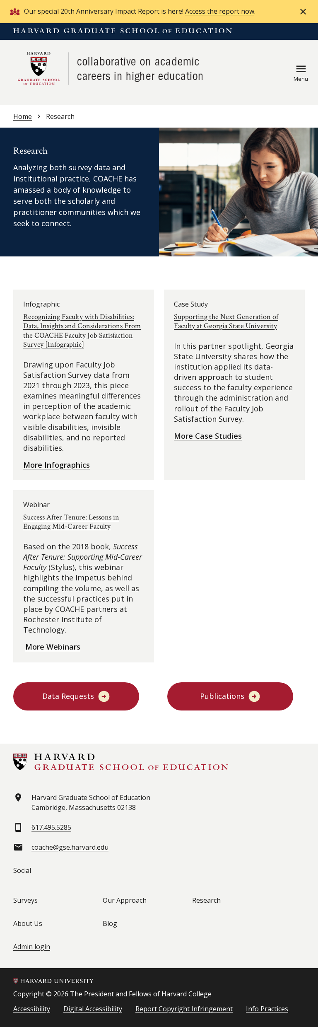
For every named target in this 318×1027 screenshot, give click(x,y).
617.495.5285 (51, 827)
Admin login (31, 946)
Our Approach (125, 900)
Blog (110, 923)
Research (206, 900)
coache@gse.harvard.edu (69, 847)
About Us (27, 923)
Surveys (25, 900)
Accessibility (31, 1008)
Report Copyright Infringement (184, 1008)
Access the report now (219, 11)
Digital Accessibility (92, 1008)
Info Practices (267, 1008)
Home (22, 116)
